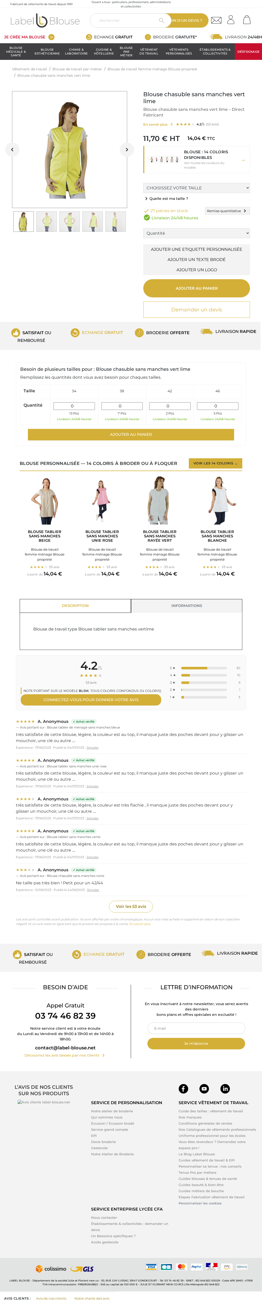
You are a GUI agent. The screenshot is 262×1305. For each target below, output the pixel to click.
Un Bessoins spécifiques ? (113, 1236)
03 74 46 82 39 (65, 1016)
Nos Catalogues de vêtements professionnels (217, 1129)
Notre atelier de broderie (112, 1111)
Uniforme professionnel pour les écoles (212, 1136)
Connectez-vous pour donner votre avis (90, 699)
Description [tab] (75, 605)
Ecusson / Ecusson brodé (112, 1123)
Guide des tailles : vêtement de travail (211, 1111)
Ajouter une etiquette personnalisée (196, 249)
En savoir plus (139, 924)
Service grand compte (109, 1129)
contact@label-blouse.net (65, 1048)
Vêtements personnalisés (179, 51)
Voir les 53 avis (131, 906)
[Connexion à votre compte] (232, 18)
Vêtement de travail (148, 51)
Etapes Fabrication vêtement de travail (212, 1197)
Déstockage (248, 51)
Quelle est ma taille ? (165, 198)
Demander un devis (196, 310)
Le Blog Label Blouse (197, 1154)
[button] (196, 159)
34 (74, 391)
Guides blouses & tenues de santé (208, 1179)
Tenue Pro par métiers (197, 1172)
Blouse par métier (126, 51)
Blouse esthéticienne (47, 51)
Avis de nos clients (51, 1298)
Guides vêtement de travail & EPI (207, 1160)
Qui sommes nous (107, 1117)
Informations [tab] (186, 605)
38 (122, 391)
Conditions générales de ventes (205, 1123)
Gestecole (99, 1148)
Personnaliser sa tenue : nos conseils (210, 1166)
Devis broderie (103, 1142)
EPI (94, 1136)
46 (217, 391)
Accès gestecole (104, 1242)
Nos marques (190, 1117)
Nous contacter (104, 1217)
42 (170, 391)
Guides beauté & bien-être (201, 1185)
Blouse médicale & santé (16, 51)
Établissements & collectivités (215, 51)
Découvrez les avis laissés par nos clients (65, 1055)
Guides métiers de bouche (201, 1191)
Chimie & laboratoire (76, 51)
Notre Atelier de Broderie (112, 1154)
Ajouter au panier (197, 288)
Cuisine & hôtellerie (104, 51)
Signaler (92, 747)
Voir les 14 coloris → (215, 463)
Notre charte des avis (91, 1298)
